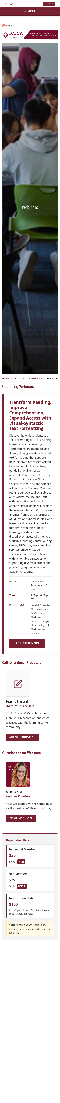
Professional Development (28, 378)
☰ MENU (30, 11)
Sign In (49, 4)
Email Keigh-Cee (20, 818)
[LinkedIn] (6, 3)
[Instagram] (11, 3)
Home (5, 378)
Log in (9, 25)
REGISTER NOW (27, 643)
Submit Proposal (22, 737)
